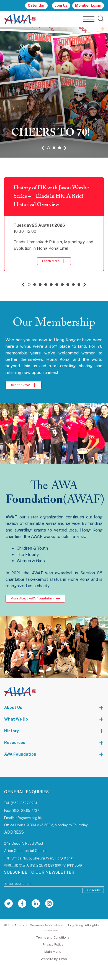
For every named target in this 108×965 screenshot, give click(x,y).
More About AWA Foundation (32, 598)
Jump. (63, 959)
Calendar (36, 5)
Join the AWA (20, 385)
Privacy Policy (52, 944)
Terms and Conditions (52, 937)
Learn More (51, 261)
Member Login (88, 5)
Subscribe (93, 890)
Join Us (61, 5)
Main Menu (52, 952)
